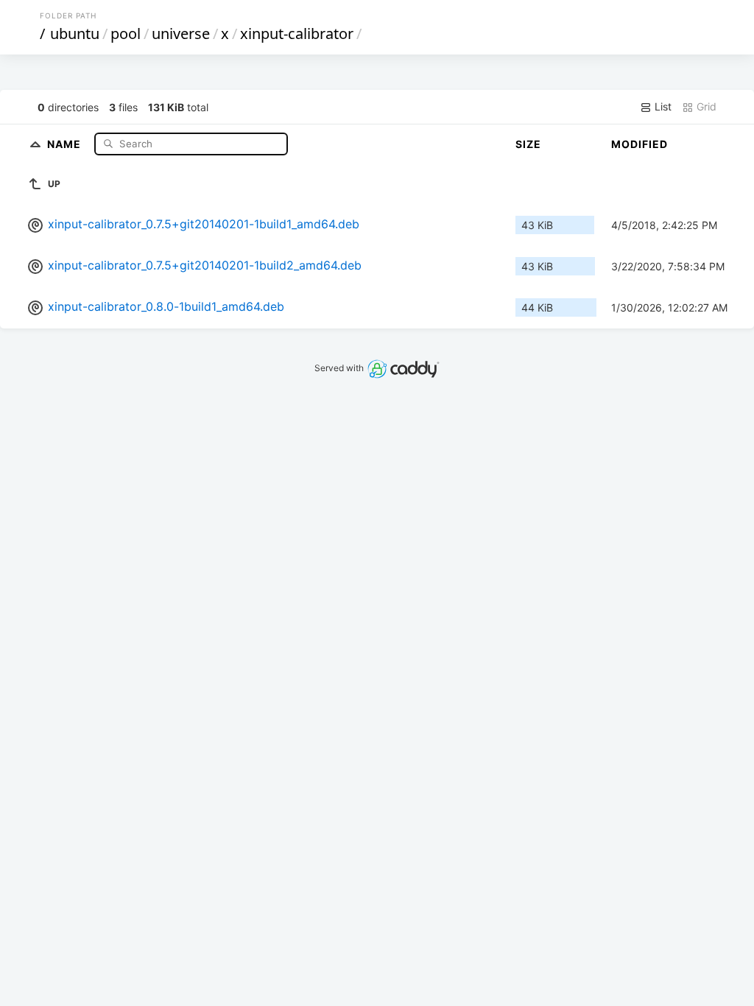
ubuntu (74, 33)
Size (528, 144)
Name (65, 143)
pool (125, 33)
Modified (639, 144)
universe (181, 33)
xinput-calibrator (296, 33)
